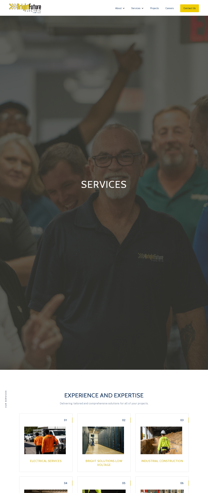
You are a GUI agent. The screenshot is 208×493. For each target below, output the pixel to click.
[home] (26, 8)
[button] (120, 8)
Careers (169, 8)
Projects (154, 8)
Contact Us (189, 8)
